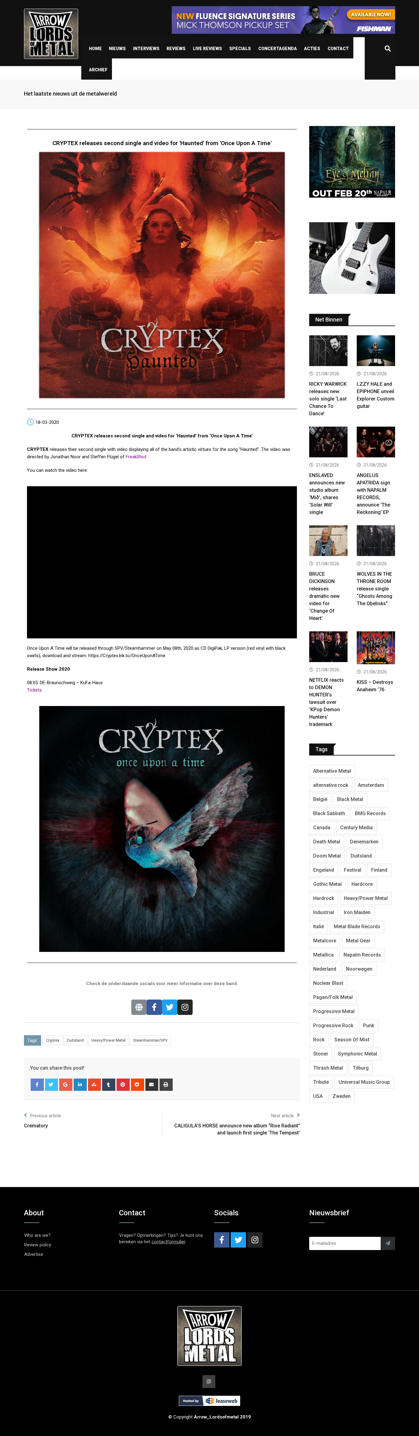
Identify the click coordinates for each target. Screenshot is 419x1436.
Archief (98, 69)
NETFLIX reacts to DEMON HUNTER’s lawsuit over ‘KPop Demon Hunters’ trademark (326, 702)
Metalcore (324, 941)
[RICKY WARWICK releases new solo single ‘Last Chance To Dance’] (328, 351)
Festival (352, 870)
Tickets (34, 690)
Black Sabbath (329, 813)
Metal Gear (358, 941)
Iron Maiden (357, 912)
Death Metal (326, 842)
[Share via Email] (152, 1085)
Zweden (342, 1096)
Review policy (37, 1245)
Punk (368, 1025)
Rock (319, 1040)
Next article (282, 1115)
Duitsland (75, 1040)
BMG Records (370, 813)
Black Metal (350, 799)
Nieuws (117, 48)
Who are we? (37, 1235)
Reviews (176, 48)
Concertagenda (277, 48)
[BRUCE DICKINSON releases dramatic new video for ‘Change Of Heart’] (328, 541)
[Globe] (139, 1007)
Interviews (146, 48)
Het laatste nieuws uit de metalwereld (70, 93)
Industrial (323, 912)
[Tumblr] (108, 1085)
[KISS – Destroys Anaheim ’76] (376, 648)
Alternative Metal (332, 771)
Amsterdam (371, 785)
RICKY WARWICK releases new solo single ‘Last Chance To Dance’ (328, 398)
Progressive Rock (333, 1025)
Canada (321, 827)
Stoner (320, 1054)
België (320, 799)
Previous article (45, 1115)
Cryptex (52, 1040)
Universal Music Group (364, 1082)
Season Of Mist (351, 1040)
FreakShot (136, 457)
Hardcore (362, 884)
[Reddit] (137, 1085)
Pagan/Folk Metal (333, 997)
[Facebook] (154, 1007)
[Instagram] (185, 1007)
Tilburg (361, 1068)
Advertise (33, 1254)
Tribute (321, 1082)
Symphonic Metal (357, 1054)
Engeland (323, 870)
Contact (338, 48)
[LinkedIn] (80, 1085)
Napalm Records (362, 955)
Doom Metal (327, 856)
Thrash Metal (328, 1068)
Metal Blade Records (357, 926)
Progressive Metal (334, 1011)
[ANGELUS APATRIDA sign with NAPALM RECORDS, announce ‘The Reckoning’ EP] (376, 443)
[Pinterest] (123, 1085)
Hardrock (323, 898)
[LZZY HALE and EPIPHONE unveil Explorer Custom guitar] (376, 351)
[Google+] (65, 1085)
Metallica (323, 955)
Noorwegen (359, 969)
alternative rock (330, 785)
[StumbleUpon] (94, 1085)
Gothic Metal (327, 884)
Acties (312, 48)
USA (318, 1096)
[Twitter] (169, 1007)
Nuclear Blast (328, 983)
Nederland (324, 969)
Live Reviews (207, 48)
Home (95, 48)
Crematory (36, 1126)
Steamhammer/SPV (150, 1040)
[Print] (166, 1085)
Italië (318, 926)
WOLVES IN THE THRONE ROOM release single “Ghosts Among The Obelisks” (374, 588)
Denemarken (364, 842)
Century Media (356, 827)
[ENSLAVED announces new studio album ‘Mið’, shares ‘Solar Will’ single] (328, 443)
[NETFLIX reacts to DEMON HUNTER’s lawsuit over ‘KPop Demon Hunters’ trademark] (328, 647)
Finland (379, 870)
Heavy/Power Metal (108, 1040)
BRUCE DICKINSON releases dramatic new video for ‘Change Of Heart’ (324, 596)
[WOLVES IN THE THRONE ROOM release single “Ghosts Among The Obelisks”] (376, 541)
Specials (240, 48)
